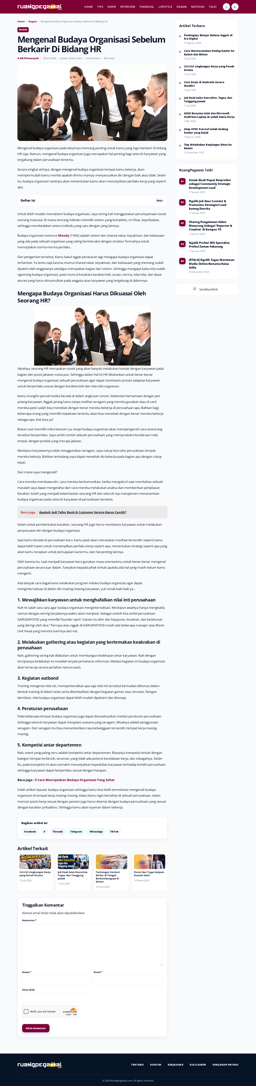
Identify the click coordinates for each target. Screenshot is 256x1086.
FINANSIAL (147, 6)
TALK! (213, 6)
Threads (58, 831)
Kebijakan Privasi (226, 1064)
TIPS (100, 6)
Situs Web (28, 989)
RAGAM (182, 6)
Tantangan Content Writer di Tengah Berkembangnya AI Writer (108, 876)
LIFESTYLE (165, 6)
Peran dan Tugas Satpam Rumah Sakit (149, 873)
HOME (88, 6)
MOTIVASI (198, 6)
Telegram (76, 831)
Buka (159, 200)
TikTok (114, 831)
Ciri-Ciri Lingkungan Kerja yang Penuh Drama (35, 873)
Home (21, 21)
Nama (26, 972)
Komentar (29, 920)
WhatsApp (96, 831)
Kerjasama (175, 1064)
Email (98, 972)
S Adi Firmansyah (28, 58)
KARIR (112, 6)
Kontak (155, 1064)
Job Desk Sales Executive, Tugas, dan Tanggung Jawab (73, 875)
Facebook (30, 831)
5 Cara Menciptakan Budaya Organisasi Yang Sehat (75, 780)
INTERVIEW (127, 6)
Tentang (137, 1064)
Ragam (32, 21)
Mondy (63, 235)
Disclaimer (198, 1064)
